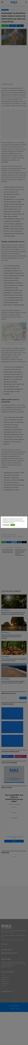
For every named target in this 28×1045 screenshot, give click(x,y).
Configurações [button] (6, 524)
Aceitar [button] (12, 524)
